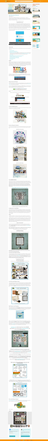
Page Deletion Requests (12, 58)
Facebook (21, 440)
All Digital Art (13, 327)
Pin (33, 6)
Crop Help (34, 24)
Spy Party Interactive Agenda (35, 12)
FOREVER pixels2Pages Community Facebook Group (16, 56)
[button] (12, 436)
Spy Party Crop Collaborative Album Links (36, 18)
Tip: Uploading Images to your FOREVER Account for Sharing (36, 30)
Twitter (25, 440)
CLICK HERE (28, 225)
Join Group (17, 440)
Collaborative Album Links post (25, 53)
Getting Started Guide (35, 48)
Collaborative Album (12, 52)
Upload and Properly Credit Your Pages (25, 434)
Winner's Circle (11, 59)
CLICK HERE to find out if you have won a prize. (20, 187)
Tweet (35, 6)
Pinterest (28, 440)
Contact (32, 440)
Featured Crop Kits (25, 328)
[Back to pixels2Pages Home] (7, 1)
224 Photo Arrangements (17, 351)
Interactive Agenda (12, 50)
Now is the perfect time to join (12, 400)
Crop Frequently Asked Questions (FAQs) (35, 42)
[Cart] (40, 1)
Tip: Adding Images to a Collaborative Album (35, 36)
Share (37, 6)
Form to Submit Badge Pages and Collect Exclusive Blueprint (17, 55)
